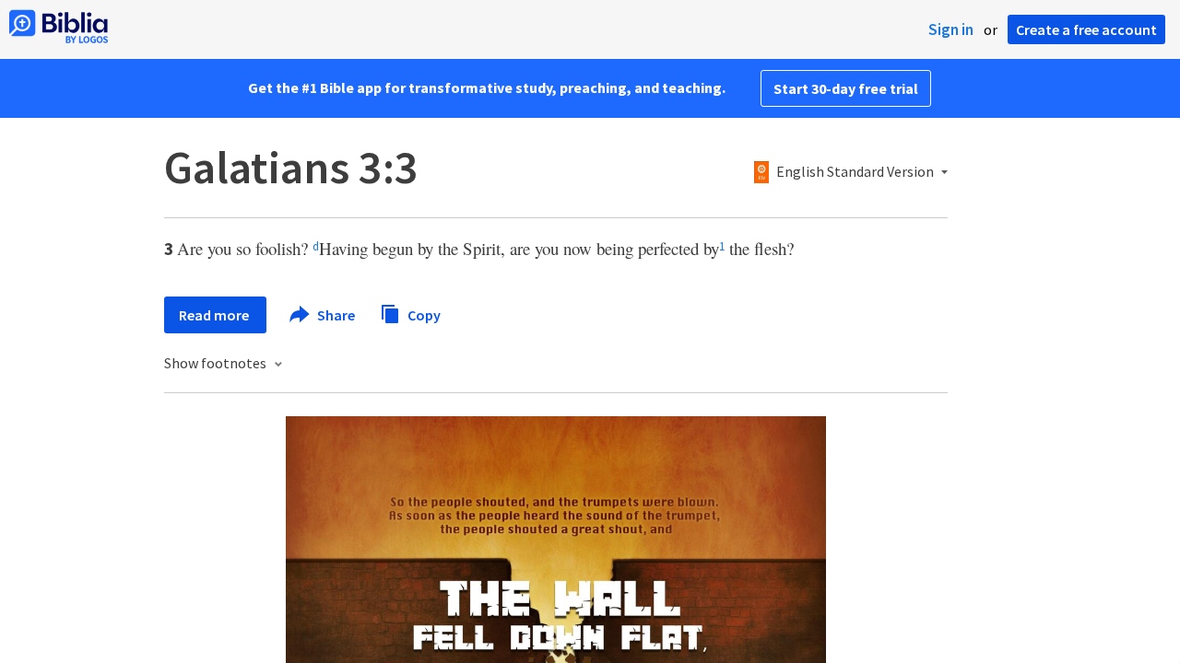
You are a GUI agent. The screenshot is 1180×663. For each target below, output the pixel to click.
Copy (423, 314)
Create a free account (1086, 29)
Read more (215, 315)
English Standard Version (855, 172)
